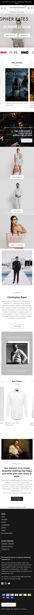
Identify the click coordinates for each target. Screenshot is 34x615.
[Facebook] (2, 583)
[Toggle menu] (2, 8)
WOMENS (4, 520)
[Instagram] (6, 583)
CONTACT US (5, 549)
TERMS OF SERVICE (7, 547)
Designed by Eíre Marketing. (20, 609)
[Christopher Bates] (17, 8)
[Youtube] (9, 583)
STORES (3, 528)
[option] (17, 30)
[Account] (28, 8)
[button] (16, 45)
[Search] (6, 8)
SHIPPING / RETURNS (7, 544)
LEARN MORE (17, 326)
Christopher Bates (9, 609)
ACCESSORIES (5, 525)
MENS (3, 517)
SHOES (3, 522)
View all (17, 65)
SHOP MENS (9, 35)
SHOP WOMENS (23, 35)
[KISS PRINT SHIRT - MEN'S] (16, 404)
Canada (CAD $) (7, 605)
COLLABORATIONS (6, 533)
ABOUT (3, 531)
